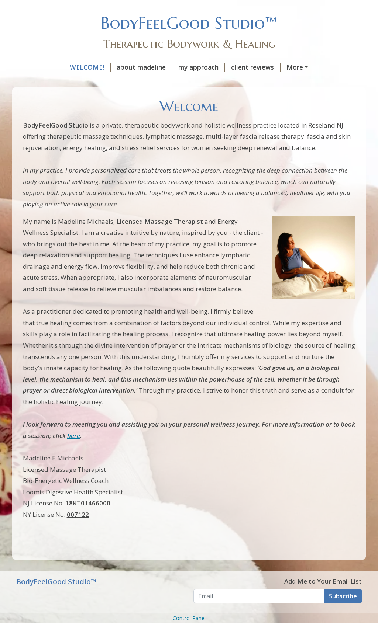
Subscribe (343, 596)
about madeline (141, 67)
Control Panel (189, 618)
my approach (198, 67)
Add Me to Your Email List (323, 581)
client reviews (252, 67)
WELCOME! (87, 67)
